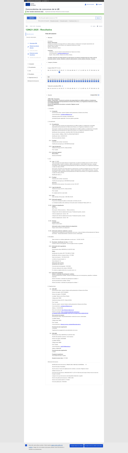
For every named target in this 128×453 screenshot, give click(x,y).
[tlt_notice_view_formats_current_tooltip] (98, 95)
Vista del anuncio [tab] (30, 34)
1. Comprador (31, 64)
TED (27, 26)
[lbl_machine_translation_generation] (62, 86)
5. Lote (29, 70)
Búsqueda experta (63, 21)
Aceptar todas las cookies (77, 445)
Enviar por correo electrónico (34, 54)
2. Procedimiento (32, 67)
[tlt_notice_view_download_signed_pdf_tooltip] (59, 72)
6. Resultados (31, 74)
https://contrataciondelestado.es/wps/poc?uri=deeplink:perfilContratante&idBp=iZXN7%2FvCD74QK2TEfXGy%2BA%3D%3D (70, 312)
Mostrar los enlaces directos (34, 46)
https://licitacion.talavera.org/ (68, 310)
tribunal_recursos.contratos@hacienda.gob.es (71, 324)
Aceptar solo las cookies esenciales (93, 445)
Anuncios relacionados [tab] (31, 37)
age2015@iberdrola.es (65, 346)
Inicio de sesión (90, 4)
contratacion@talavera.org (63, 53)
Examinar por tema (73, 21)
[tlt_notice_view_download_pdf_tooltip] (48, 81)
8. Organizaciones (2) (33, 77)
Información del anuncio (33, 81)
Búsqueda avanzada (54, 21)
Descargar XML (33, 43)
